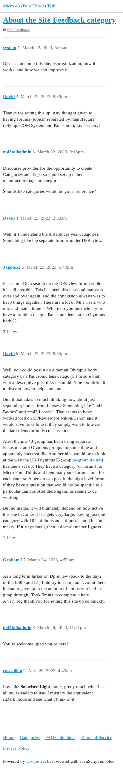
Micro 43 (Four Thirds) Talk (29, 6)
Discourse (35, 761)
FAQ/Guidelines (60, 737)
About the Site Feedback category (59, 20)
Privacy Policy (16, 748)
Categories (30, 737)
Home (8, 737)
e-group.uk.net (88, 460)
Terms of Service (96, 737)
